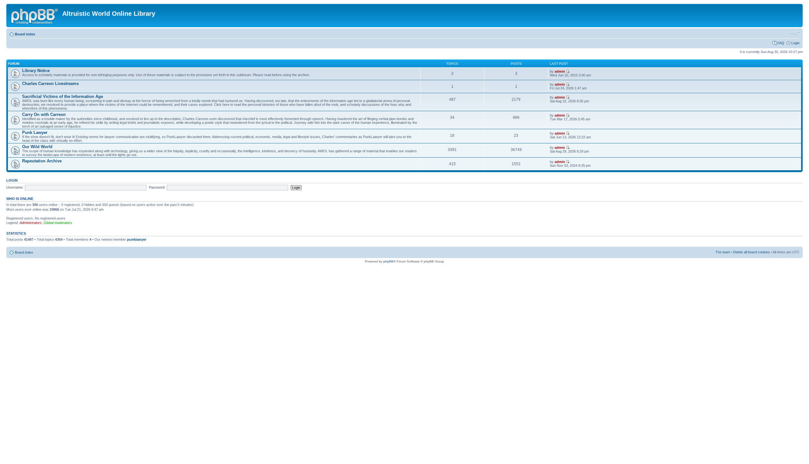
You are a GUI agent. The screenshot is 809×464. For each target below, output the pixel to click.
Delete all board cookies (751, 252)
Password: (157, 187)
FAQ (780, 43)
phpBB (388, 261)
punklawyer (136, 239)
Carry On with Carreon (44, 114)
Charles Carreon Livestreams (50, 83)
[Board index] (35, 15)
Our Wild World (37, 146)
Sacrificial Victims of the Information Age (62, 96)
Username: (14, 187)
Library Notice (36, 70)
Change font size (795, 33)
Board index (25, 34)
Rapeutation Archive (42, 161)
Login (795, 43)
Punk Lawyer (34, 132)
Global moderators (58, 223)
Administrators (31, 223)
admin (560, 71)
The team (722, 252)
